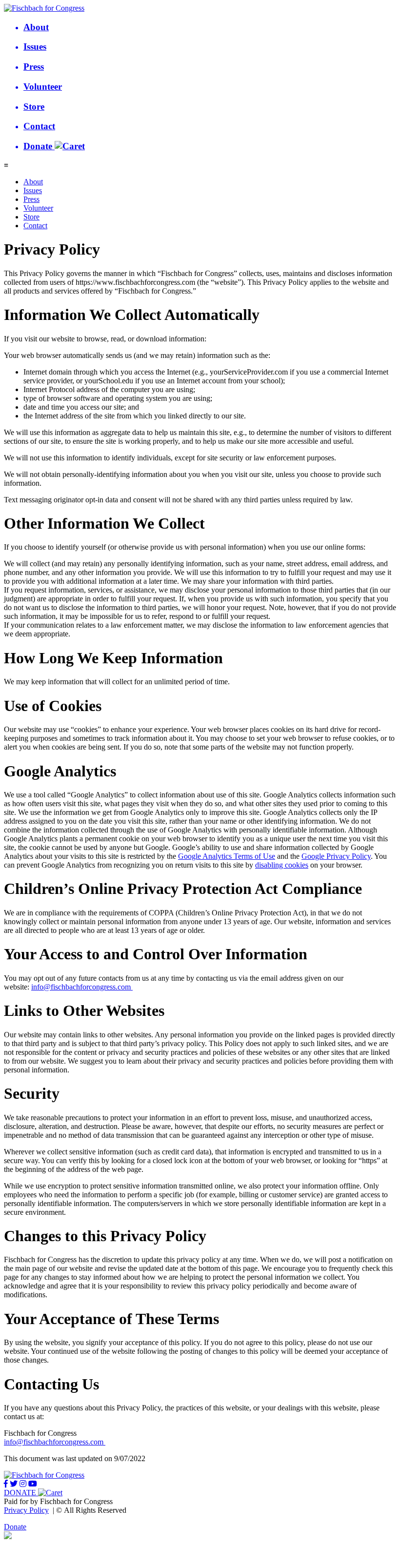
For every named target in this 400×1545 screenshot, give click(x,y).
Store (31, 217)
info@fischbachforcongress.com (81, 987)
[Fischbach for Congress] (44, 8)
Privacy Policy (26, 1510)
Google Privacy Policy (336, 856)
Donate (15, 1527)
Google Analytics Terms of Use (226, 856)
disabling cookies (281, 865)
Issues (32, 190)
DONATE (21, 1492)
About (33, 182)
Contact (35, 225)
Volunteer (38, 208)
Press (31, 199)
